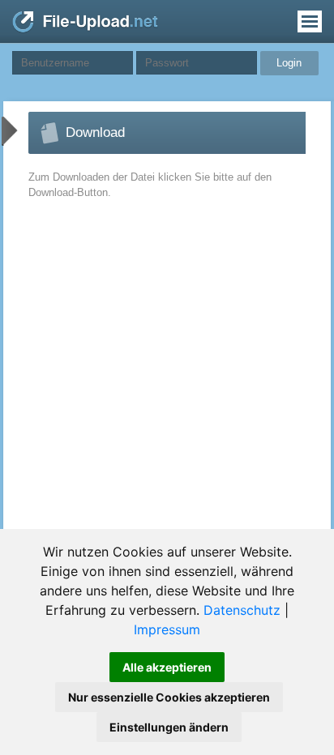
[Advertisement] (137, 383)
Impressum (167, 629)
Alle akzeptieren (167, 667)
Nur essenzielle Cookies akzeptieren (169, 697)
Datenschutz (241, 610)
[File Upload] (85, 29)
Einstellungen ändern (169, 727)
